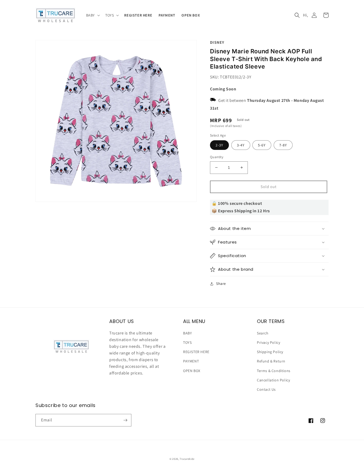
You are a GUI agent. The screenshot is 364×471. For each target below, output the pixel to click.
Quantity (216, 157)
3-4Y (241, 145)
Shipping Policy (270, 351)
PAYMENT (191, 361)
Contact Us (266, 389)
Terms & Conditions (273, 370)
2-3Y (219, 145)
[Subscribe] (125, 420)
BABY (187, 333)
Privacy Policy (268, 342)
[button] (92, 15)
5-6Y (262, 145)
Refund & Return (271, 361)
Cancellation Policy (273, 380)
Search (263, 333)
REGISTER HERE (196, 351)
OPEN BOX (191, 370)
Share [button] (221, 283)
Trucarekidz (187, 459)
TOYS (187, 342)
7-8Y (283, 145)
